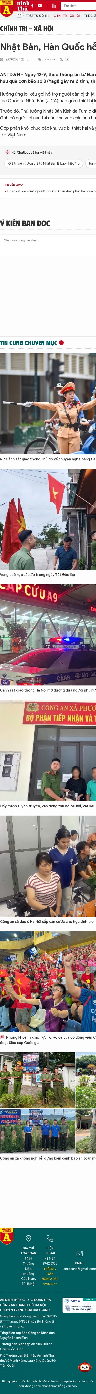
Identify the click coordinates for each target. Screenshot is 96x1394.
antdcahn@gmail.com (79, 1269)
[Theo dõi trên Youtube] (40, 6)
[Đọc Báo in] (56, 6)
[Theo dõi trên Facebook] (33, 6)
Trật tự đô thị (37, 16)
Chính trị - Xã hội (67, 16)
